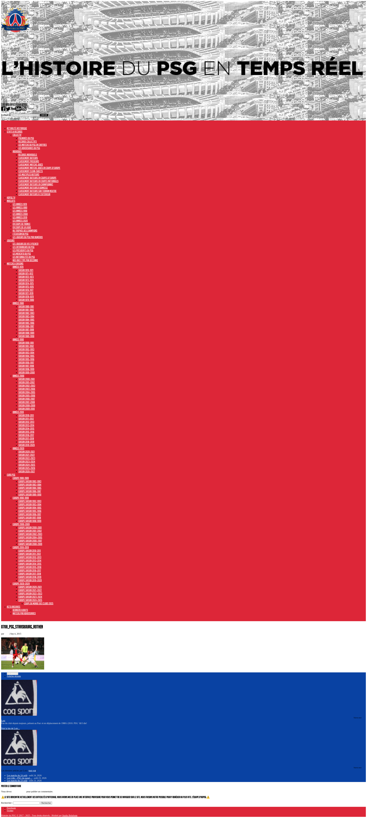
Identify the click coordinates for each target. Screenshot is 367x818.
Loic (7, 634)
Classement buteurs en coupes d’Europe (37, 177)
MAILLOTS (11, 200)
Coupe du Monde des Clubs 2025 (38, 603)
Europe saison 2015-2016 (29, 567)
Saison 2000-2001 (26, 379)
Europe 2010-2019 (21, 547)
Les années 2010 (20, 217)
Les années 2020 (20, 220)
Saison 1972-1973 (26, 276)
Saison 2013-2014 (26, 425)
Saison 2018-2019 (26, 441)
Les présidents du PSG (23, 250)
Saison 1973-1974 (26, 280)
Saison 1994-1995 (26, 355)
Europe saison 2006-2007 (30, 540)
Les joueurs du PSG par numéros (28, 237)
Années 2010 (18, 412)
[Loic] (19, 715)
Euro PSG (11, 474)
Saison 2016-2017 (26, 435)
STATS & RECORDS (14, 131)
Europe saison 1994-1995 (29, 507)
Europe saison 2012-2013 (29, 557)
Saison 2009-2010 (26, 408)
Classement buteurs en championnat (35, 184)
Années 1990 (18, 339)
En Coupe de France (21, 224)
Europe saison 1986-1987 (29, 491)
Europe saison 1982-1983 (29, 481)
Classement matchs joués (30, 164)
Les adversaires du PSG (29, 148)
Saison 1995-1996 (26, 359)
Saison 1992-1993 (26, 349)
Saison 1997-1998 (26, 365)
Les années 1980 (20, 207)
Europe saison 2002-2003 (30, 534)
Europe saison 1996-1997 (29, 514)
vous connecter (19, 791)
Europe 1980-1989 (21, 478)
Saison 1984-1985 (26, 319)
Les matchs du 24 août (17, 775)
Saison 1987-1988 (26, 329)
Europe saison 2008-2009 (30, 544)
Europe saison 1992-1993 (29, 501)
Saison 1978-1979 (26, 296)
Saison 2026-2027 (26, 471)
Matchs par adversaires (24, 613)
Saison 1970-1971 (25, 270)
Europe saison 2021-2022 (30, 590)
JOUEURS (10, 240)
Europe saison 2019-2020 (30, 580)
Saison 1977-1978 (25, 293)
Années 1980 (18, 303)
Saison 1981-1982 (26, 309)
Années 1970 (18, 266)
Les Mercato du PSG (22, 253)
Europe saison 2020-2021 (30, 586)
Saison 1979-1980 (26, 299)
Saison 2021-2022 (26, 454)
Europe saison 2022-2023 (30, 593)
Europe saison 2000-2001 (30, 527)
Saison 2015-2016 (26, 431)
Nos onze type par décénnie (25, 260)
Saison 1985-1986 (26, 323)
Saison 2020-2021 (26, 451)
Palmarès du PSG (26, 138)
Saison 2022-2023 (26, 458)
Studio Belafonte (69, 815)
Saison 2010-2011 (26, 415)
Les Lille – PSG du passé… (19, 778)
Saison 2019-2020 (26, 445)
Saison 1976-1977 (25, 290)
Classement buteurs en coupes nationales (38, 181)
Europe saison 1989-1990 (29, 494)
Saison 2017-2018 (26, 438)
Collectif (17, 134)
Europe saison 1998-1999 (29, 520)
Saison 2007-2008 (26, 402)
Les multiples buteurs (28, 174)
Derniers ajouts (20, 610)
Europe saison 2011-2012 (29, 553)
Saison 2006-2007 (26, 398)
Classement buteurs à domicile (33, 187)
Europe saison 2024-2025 (30, 600)
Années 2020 (18, 448)
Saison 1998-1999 (26, 369)
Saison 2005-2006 (26, 395)
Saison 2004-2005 (26, 392)
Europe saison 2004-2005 (30, 537)
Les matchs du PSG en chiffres (32, 144)
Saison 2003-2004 (26, 388)
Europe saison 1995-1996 (29, 511)
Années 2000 (18, 375)
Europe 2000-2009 (21, 524)
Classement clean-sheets (30, 171)
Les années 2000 (20, 214)
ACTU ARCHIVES (13, 606)
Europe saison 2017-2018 (29, 573)
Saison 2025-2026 (26, 468)
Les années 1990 (20, 210)
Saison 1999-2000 (26, 372)
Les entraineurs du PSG (23, 247)
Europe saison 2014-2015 (29, 563)
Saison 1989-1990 (26, 336)
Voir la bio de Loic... (10, 728)
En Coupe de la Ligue (22, 227)
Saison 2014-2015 (26, 428)
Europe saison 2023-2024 (30, 596)
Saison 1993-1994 (26, 352)
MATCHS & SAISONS (15, 263)
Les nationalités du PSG (24, 257)
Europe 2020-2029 (21, 583)
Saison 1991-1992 (26, 346)
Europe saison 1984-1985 (29, 487)
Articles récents (14, 676)
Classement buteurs (28, 158)
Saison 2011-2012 (26, 418)
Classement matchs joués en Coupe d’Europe (39, 167)
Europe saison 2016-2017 (29, 570)
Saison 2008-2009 (26, 405)
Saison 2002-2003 (26, 385)
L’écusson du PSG (20, 233)
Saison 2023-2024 (26, 461)
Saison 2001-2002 (26, 382)
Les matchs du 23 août (17, 780)
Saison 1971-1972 (25, 273)
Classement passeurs (28, 161)
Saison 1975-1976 (26, 286)
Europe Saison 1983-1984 (29, 484)
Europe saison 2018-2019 (29, 577)
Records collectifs (27, 141)
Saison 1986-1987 (26, 326)
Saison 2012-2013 (26, 421)
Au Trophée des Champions (25, 230)
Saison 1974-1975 (26, 283)
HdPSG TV (11, 197)
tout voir (32, 770)
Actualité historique (17, 128)
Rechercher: (6, 115)
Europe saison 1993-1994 (29, 504)
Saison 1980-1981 (26, 306)
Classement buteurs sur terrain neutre (37, 191)
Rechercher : (7, 803)
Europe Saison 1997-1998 (29, 517)
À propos (12, 673)
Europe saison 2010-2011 (29, 550)
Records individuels (27, 154)
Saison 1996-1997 (26, 362)
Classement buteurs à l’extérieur (34, 194)
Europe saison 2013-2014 (29, 560)
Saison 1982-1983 (26, 313)
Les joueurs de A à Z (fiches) (25, 243)
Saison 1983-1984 (26, 316)
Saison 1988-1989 (26, 332)
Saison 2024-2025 (26, 464)
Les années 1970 (20, 204)
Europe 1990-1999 (21, 497)
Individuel (17, 151)
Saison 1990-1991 (26, 342)
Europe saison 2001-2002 (30, 530)
